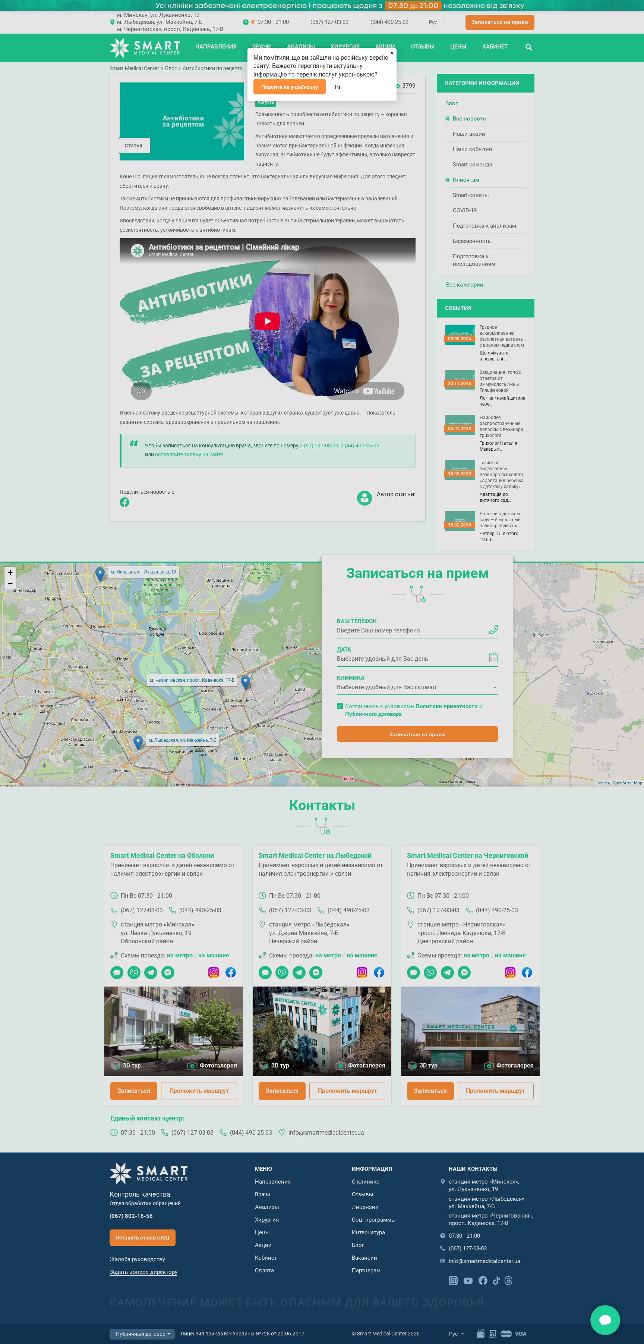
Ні (337, 87)
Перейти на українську (289, 87)
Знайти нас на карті (605, 1320)
